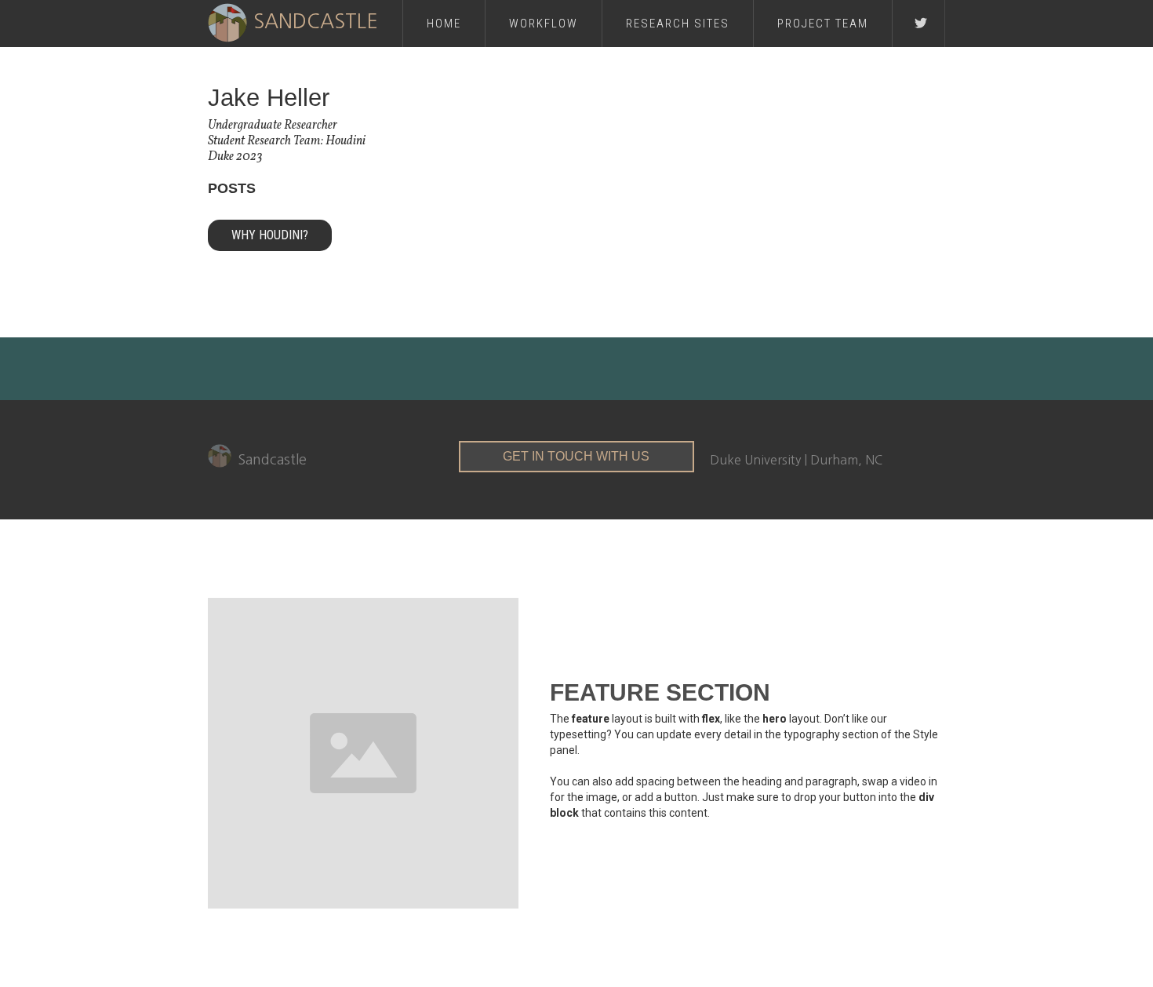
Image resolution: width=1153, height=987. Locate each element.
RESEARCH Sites (677, 23)
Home (444, 23)
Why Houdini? (269, 235)
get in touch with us (576, 456)
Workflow (543, 23)
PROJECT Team (822, 23)
